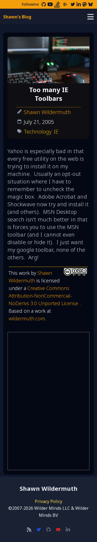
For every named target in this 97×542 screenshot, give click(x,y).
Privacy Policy (48, 501)
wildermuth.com (27, 318)
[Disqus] (48, 401)
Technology (37, 131)
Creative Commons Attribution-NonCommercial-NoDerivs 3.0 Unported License (44, 296)
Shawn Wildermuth (47, 112)
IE (56, 131)
